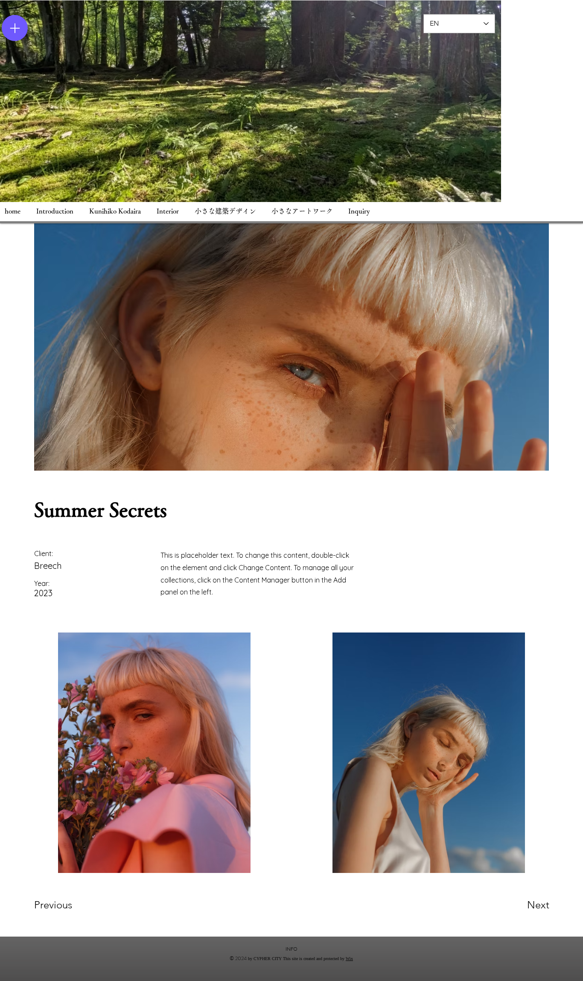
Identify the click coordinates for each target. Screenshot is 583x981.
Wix (349, 958)
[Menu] (15, 28)
